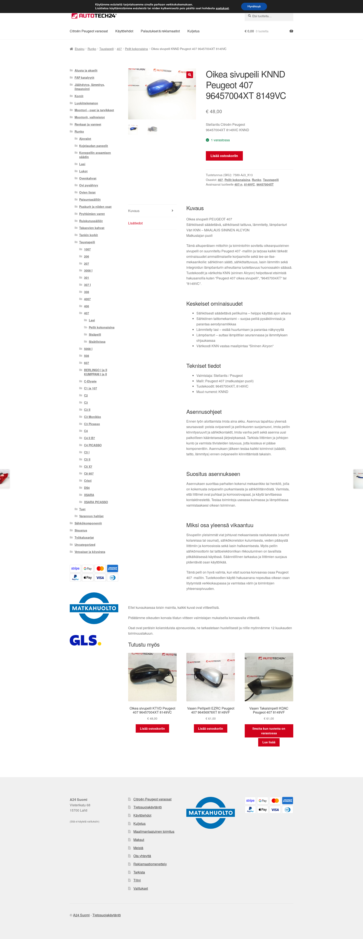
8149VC (249, 184)
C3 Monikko (92, 417)
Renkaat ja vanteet (88, 124)
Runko (92, 49)
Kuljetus (193, 31)
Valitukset (140, 888)
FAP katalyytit (84, 77)
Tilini (137, 880)
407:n (238, 184)
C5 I (86, 452)
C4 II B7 (89, 438)
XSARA (89, 495)
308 (86, 292)
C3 (86, 402)
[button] (189, 74)
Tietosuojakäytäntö (147, 807)
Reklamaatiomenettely (150, 864)
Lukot (83, 171)
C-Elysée (90, 381)
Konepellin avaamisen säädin (95, 155)
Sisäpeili (95, 334)
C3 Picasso (92, 424)
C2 (86, 395)
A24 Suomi (81, 915)
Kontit (79, 96)
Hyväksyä (254, 6)
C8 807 (89, 473)
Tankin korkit (88, 235)
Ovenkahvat (87, 178)
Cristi (88, 480)
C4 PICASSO (93, 445)
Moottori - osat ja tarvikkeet (94, 110)
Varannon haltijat (91, 516)
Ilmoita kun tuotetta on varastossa (269, 730)
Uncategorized (85, 544)
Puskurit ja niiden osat (95, 206)
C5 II (87, 459)
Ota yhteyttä (142, 855)
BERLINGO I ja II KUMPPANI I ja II (95, 372)
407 (119, 49)
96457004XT (265, 184)
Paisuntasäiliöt (90, 199)
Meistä (138, 847)
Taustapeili (106, 49)
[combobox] (269, 16)
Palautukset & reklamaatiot (160, 31)
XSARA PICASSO (96, 502)
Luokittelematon (86, 103)
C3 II (87, 409)
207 (86, 263)
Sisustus (81, 530)
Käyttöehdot (124, 31)
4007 (87, 299)
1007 (87, 249)
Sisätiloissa (97, 341)
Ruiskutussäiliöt (91, 221)
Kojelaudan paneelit (93, 146)
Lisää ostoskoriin (224, 155)
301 (86, 277)
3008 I (88, 270)
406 (86, 306)
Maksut (138, 839)
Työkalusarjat (84, 537)
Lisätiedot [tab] (135, 223)
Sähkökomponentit (88, 523)
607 (86, 363)
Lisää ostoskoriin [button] (152, 728)
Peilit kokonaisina (136, 49)
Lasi (82, 164)
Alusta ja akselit (86, 70)
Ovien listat (87, 192)
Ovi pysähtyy (88, 185)
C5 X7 (88, 466)
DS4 (87, 488)
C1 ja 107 (90, 388)
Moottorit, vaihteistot (90, 117)
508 (86, 356)
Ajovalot (85, 138)
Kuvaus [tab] (133, 210)
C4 (86, 431)
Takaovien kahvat (91, 228)
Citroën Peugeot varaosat (89, 31)
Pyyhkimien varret (92, 214)
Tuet (82, 509)
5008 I (88, 349)
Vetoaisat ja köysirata (90, 552)
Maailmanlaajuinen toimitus (153, 831)
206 (86, 256)
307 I (87, 285)
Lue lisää (268, 742)
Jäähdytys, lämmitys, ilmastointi (90, 87)
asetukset (222, 8)
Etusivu (79, 49)
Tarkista (139, 872)
